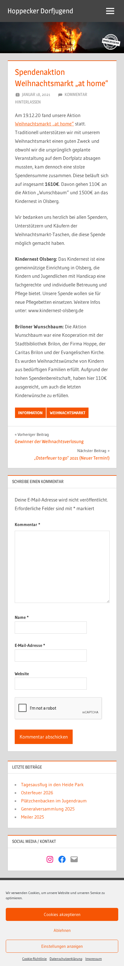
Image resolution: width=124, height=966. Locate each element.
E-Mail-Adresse (30, 645)
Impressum (93, 958)
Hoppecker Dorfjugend (40, 11)
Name (22, 617)
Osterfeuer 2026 (37, 792)
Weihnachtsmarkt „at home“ (44, 124)
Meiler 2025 (32, 817)
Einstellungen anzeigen (62, 946)
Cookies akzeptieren (62, 914)
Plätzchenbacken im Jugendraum (54, 801)
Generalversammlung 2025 (48, 809)
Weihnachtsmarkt (67, 412)
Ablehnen (62, 930)
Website (22, 673)
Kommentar (27, 524)
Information (30, 412)
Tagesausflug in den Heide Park (52, 784)
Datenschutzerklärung (66, 958)
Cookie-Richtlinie (34, 958)
